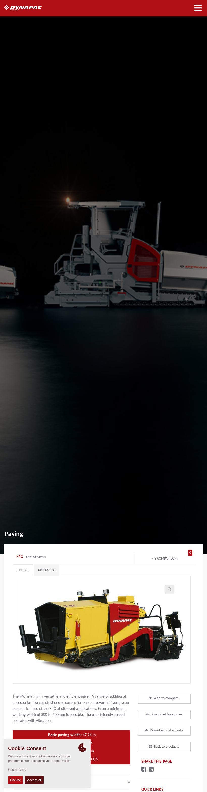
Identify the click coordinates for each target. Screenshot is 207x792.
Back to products (166, 747)
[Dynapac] (28, 7)
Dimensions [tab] (46, 570)
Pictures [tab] (23, 570)
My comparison (171, 557)
